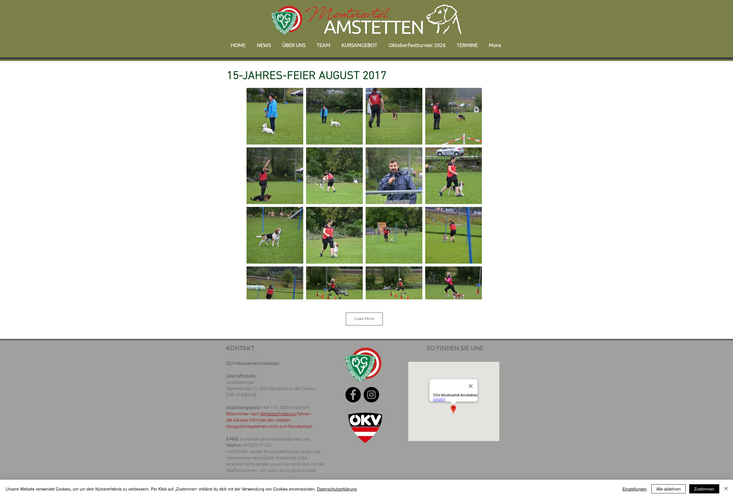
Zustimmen (704, 489)
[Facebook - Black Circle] (353, 394)
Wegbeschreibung (278, 413)
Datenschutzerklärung (337, 489)
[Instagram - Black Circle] (371, 394)
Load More (364, 318)
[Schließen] (726, 488)
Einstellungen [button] (634, 489)
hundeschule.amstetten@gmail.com (275, 439)
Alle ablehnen (668, 489)
